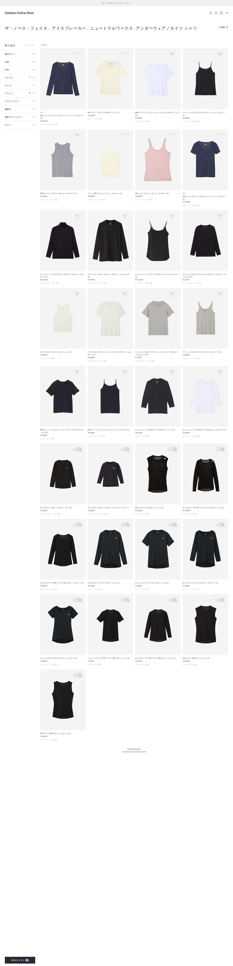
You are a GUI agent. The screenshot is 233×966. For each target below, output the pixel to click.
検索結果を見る (19, 960)
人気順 (222, 27)
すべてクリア (29, 45)
